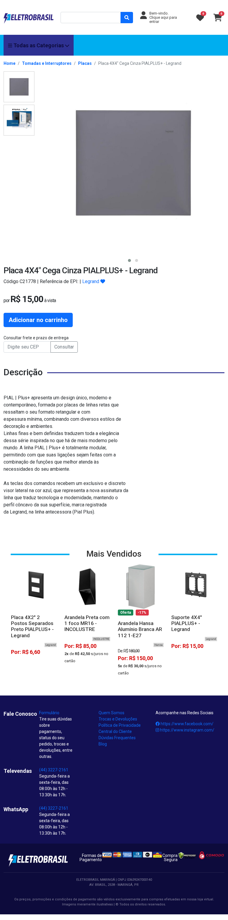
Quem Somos (111, 712)
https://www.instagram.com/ (186, 730)
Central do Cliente (115, 731)
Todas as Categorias (38, 45)
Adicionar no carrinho (38, 320)
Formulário (49, 712)
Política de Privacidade (120, 725)
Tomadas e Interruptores (47, 63)
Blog (103, 744)
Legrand (90, 281)
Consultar (64, 347)
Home (9, 63)
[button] (129, 260)
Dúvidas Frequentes (117, 737)
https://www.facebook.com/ (186, 723)
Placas (85, 63)
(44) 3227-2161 (53, 769)
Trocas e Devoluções (118, 719)
